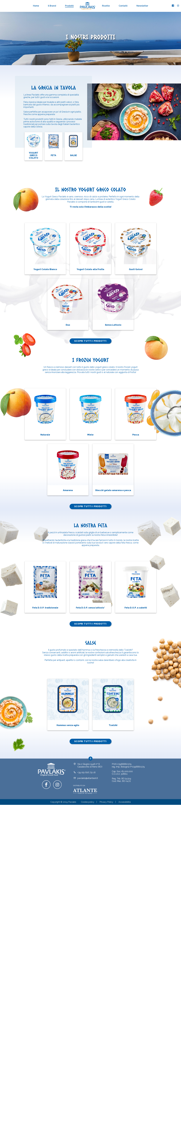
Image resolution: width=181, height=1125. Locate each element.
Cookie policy (87, 802)
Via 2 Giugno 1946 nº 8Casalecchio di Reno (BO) (89, 765)
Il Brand (52, 6)
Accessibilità (124, 802)
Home (36, 6)
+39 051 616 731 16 (86, 772)
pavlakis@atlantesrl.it (87, 778)
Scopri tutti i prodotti (90, 341)
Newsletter (142, 6)
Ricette (106, 6)
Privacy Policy (106, 802)
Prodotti (69, 6)
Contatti (123, 6)
